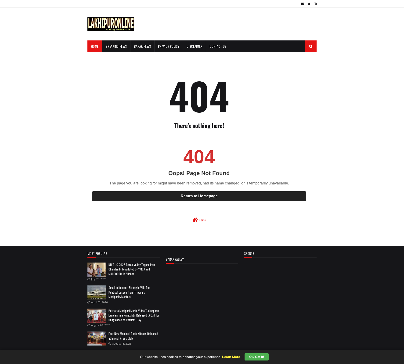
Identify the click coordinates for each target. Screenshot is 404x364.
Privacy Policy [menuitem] (168, 46)
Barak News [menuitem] (142, 46)
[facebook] (302, 4)
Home (202, 219)
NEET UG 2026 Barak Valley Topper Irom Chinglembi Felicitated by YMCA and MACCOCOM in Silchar (131, 269)
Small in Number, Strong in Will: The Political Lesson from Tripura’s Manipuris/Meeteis (129, 292)
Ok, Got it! (256, 357)
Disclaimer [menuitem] (194, 46)
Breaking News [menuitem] (116, 46)
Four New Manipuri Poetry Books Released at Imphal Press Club (133, 336)
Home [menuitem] (94, 46)
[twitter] (309, 4)
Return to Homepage (199, 196)
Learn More (231, 357)
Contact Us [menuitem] (217, 46)
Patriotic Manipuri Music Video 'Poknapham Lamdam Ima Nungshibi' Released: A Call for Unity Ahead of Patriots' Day (133, 315)
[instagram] (315, 4)
